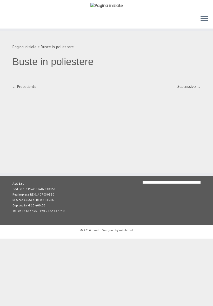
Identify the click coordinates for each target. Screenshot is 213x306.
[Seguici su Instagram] (32, 19)
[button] (106, 129)
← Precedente (24, 87)
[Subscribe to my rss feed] (10, 19)
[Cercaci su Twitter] (47, 19)
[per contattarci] (17, 19)
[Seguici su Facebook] (40, 19)
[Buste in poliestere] (106, 128)
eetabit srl (126, 230)
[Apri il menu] (204, 19)
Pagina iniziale (24, 47)
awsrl (95, 230)
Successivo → (189, 87)
